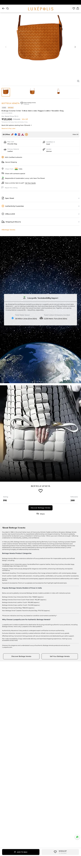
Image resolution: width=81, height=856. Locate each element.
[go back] (3, 8)
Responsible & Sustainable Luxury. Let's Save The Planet (25, 178)
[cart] (78, 8)
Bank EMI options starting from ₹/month (16, 125)
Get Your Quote (30, 183)
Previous (6, 47)
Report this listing (11, 188)
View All (75, 134)
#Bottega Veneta (8, 230)
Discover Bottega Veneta (40, 508)
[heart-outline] (74, 8)
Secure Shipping (11, 162)
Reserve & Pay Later (8, 128)
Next (75, 47)
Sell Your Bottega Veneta (60, 656)
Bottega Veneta (11, 103)
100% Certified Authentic (13, 157)
